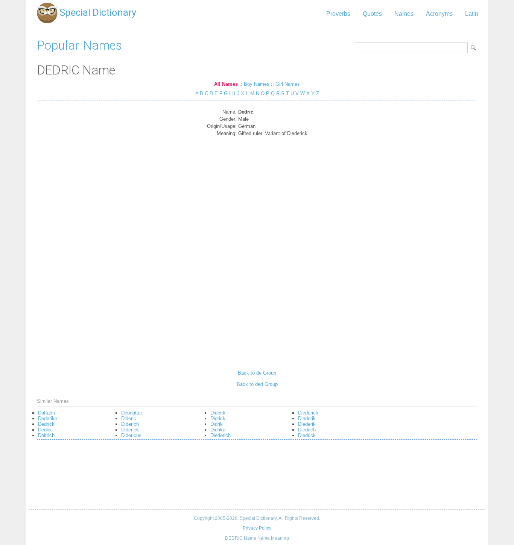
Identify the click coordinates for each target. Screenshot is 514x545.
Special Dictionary (97, 12)
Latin (471, 14)
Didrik (216, 424)
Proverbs (338, 14)
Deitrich (46, 435)
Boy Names (256, 84)
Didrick (217, 418)
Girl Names (287, 84)
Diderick (130, 430)
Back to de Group (257, 373)
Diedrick (307, 435)
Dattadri (46, 413)
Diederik (307, 418)
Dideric (128, 418)
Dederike (47, 418)
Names (404, 14)
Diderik (217, 413)
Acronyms (439, 14)
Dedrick (46, 424)
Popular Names (79, 45)
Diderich (130, 424)
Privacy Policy (257, 528)
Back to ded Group (257, 384)
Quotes (372, 14)
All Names (226, 84)
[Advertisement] (257, 250)
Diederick (308, 413)
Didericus (131, 435)
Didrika (217, 430)
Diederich (220, 435)
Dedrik (45, 430)
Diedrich (307, 430)
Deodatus (131, 413)
